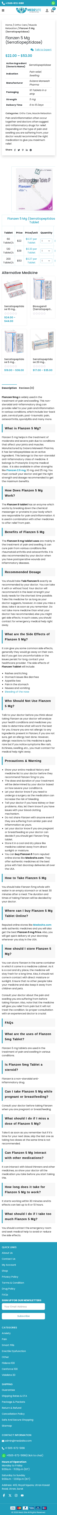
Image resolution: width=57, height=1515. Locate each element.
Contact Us (8, 1259)
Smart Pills (8, 1345)
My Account (9, 1265)
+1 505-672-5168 (14, 3)
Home (8, 24)
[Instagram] (16, 1495)
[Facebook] (4, 1495)
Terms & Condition (13, 1282)
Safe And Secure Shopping (17, 1420)
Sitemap (7, 1426)
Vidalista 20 (8, 1375)
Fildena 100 (8, 1363)
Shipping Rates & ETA (14, 1396)
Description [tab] (9, 388)
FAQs (5, 1294)
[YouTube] (22, 1495)
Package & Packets (13, 1402)
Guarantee (8, 1390)
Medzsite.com (42, 925)
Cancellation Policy (13, 1414)
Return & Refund (11, 1408)
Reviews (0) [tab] (26, 388)
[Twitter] (10, 1495)
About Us (7, 1253)
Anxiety (6, 1333)
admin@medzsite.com (18, 1441)
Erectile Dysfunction (14, 1351)
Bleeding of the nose (17, 691)
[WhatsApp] (53, 3)
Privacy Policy (10, 1277)
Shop (5, 1271)
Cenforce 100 (10, 1369)
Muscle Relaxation (41, 113)
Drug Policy (8, 1288)
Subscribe (23, 1316)
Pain (4, 1339)
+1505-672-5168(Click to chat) (25, 1455)
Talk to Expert (43, 49)
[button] (3, 10)
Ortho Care (20, 24)
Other (5, 1357)
